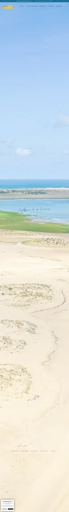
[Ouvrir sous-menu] (24, 6)
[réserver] (68, 308)
